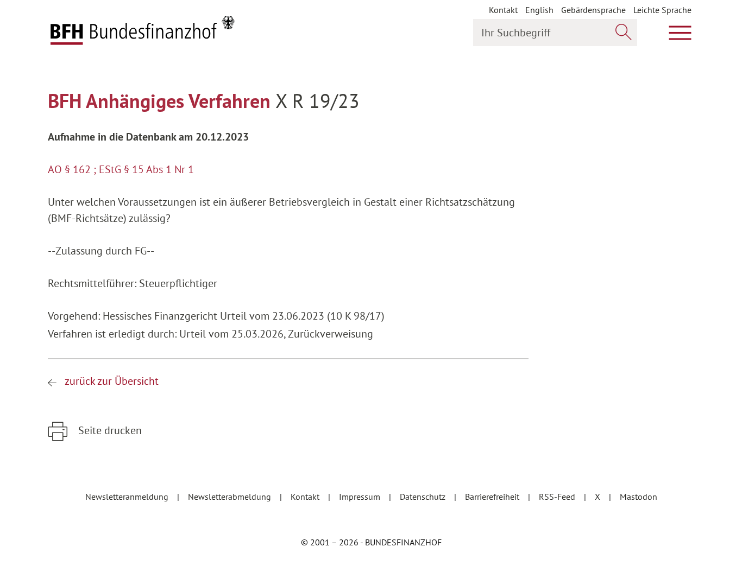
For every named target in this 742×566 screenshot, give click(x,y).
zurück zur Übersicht (112, 381)
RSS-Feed (558, 496)
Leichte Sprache (662, 9)
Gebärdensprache (593, 9)
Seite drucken (109, 430)
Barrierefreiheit (493, 496)
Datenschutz (424, 496)
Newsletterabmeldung (230, 496)
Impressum (360, 496)
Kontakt (503, 9)
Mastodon (638, 496)
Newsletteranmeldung (128, 496)
